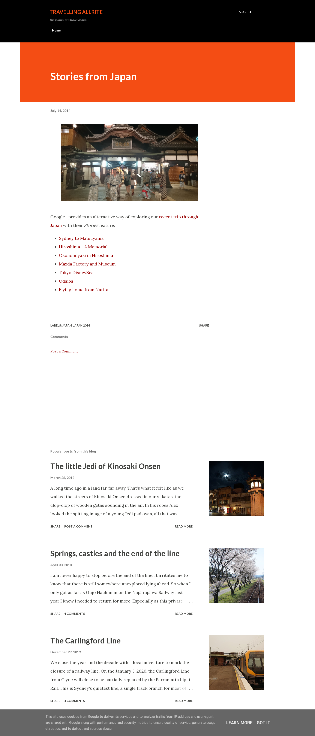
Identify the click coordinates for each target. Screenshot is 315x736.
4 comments (74, 613)
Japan (67, 325)
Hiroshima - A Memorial (83, 246)
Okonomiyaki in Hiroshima (86, 255)
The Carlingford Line (85, 640)
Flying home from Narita (83, 289)
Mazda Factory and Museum (87, 264)
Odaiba (66, 281)
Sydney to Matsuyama (81, 238)
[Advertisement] (122, 396)
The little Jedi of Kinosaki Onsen (105, 466)
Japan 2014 (81, 325)
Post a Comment (64, 351)
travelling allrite (76, 12)
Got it (263, 722)
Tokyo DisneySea (76, 272)
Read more (184, 526)
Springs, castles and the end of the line (115, 553)
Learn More (239, 722)
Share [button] (204, 325)
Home (56, 30)
